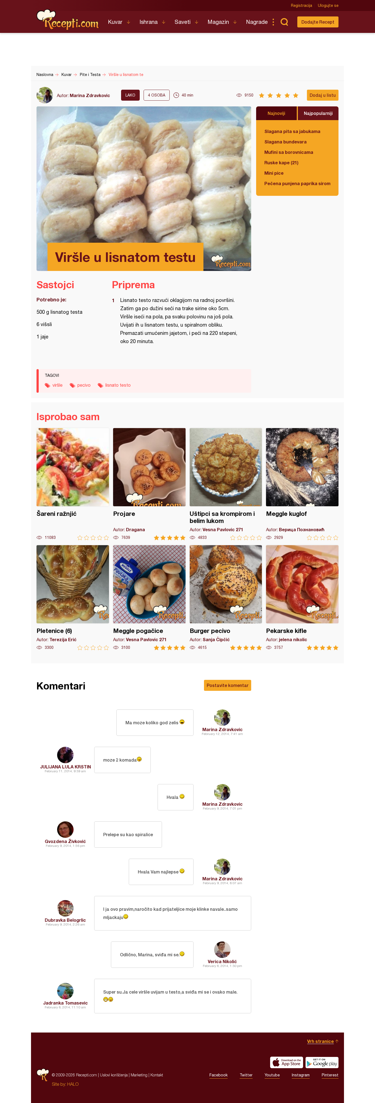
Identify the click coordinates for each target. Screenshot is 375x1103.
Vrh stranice (320, 1041)
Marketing (139, 1075)
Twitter (246, 1075)
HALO (73, 1084)
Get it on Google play (322, 1062)
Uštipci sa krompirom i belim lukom (226, 484)
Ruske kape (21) (281, 162)
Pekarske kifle (302, 597)
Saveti (183, 22)
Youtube (272, 1075)
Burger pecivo (226, 597)
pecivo (84, 385)
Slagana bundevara (285, 141)
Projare (149, 484)
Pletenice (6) (73, 597)
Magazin (218, 22)
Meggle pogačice (149, 597)
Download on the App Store (286, 1062)
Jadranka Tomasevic (65, 1002)
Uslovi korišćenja (114, 1075)
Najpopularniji (318, 113)
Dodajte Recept (317, 21)
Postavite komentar (227, 685)
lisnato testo (118, 385)
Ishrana (148, 22)
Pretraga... (284, 22)
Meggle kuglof (302, 484)
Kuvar (115, 22)
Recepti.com (68, 19)
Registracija (301, 5)
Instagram (301, 1075)
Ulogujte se (328, 5)
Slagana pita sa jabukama (292, 131)
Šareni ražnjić (73, 484)
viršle (57, 385)
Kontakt (156, 1075)
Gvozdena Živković (65, 841)
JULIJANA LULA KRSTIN (65, 766)
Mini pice (274, 173)
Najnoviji (276, 113)
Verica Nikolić (222, 961)
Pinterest (330, 1075)
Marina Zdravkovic (90, 95)
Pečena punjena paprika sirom (297, 183)
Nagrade (257, 22)
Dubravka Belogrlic (65, 920)
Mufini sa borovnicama (288, 152)
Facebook (218, 1075)
